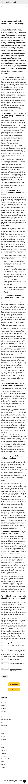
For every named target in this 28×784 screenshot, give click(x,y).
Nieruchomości (5, 728)
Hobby (3, 714)
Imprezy (3, 717)
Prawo (3, 736)
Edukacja (5, 676)
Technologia (4, 750)
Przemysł (3, 739)
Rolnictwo (3, 742)
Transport (3, 753)
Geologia (3, 711)
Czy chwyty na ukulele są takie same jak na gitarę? (17, 651)
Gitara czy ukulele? (14, 659)
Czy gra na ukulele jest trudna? (17, 645)
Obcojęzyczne (4, 731)
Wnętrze (3, 767)
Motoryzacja (4, 725)
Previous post (14, 684)
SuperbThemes (14, 781)
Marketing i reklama (6, 719)
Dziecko (3, 705)
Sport (2, 747)
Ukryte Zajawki (5, 759)
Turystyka (3, 756)
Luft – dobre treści (8, 2)
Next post (13, 689)
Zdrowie (3, 770)
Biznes (3, 700)
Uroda (2, 761)
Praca (2, 733)
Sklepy (3, 745)
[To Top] (24, 781)
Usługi (3, 764)
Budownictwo (4, 703)
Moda (2, 722)
